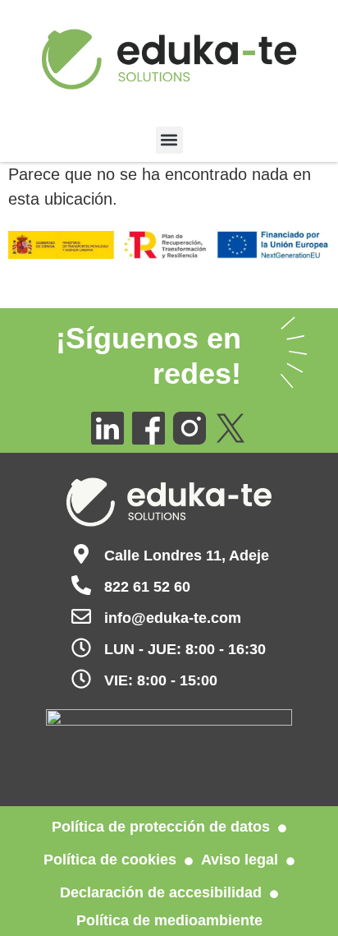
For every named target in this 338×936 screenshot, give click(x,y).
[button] (169, 140)
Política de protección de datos (161, 826)
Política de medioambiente (169, 920)
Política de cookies (109, 859)
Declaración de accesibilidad (161, 892)
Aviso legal (239, 859)
